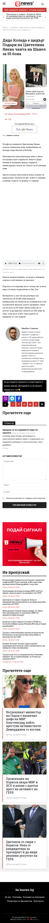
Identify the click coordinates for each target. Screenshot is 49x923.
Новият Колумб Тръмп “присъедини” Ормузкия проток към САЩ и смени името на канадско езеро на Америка (24, 645)
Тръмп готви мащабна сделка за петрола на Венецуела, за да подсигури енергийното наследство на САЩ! (23, 634)
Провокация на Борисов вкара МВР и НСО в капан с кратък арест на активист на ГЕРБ (23, 592)
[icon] (6, 399)
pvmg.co (36, 919)
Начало (5, 27)
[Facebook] (12, 404)
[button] (43, 3)
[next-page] (45, 17)
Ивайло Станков (13, 135)
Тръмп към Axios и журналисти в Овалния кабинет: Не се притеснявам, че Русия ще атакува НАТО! (23, 656)
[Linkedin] (30, 404)
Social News (14, 27)
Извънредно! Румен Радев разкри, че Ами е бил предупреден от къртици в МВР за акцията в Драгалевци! (23, 613)
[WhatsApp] (24, 404)
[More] (42, 404)
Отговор (5, 448)
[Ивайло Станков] (12, 349)
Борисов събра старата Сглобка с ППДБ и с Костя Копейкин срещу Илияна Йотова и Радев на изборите (24, 624)
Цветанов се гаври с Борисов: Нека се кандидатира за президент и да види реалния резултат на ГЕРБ (23, 16)
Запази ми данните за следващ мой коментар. (26, 498)
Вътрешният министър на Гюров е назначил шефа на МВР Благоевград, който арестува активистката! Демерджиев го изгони (24, 582)
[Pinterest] (18, 404)
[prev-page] (3, 17)
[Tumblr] (36, 404)
